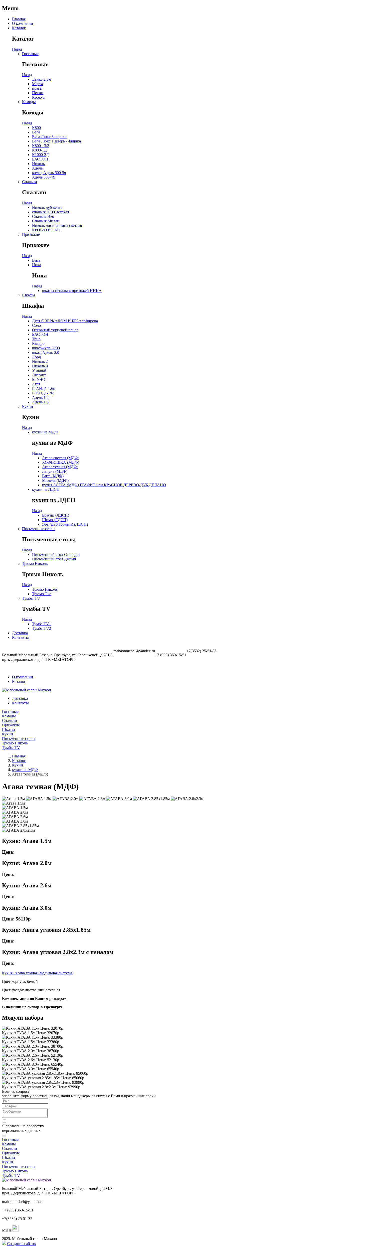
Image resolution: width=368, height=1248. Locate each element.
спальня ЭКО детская (50, 212)
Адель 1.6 (40, 402)
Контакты (20, 637)
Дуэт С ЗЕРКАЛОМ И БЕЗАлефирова (65, 321)
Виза (36, 260)
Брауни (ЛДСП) (55, 515)
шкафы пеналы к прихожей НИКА (72, 290)
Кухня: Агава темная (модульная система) (37, 973)
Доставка (20, 633)
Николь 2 (40, 361)
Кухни (27, 406)
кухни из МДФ (45, 432)
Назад (17, 49)
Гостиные (30, 54)
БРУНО (38, 379)
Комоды (29, 102)
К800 (36, 127)
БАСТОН (40, 159)
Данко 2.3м (41, 79)
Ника (36, 265)
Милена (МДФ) (55, 480)
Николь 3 (40, 366)
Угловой (39, 370)
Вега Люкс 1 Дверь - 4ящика (56, 141)
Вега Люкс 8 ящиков (49, 136)
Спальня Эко (43, 216)
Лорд (36, 357)
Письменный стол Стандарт (56, 554)
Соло (36, 325)
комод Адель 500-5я (49, 173)
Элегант (39, 375)
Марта (37, 84)
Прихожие (31, 234)
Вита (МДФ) (53, 476)
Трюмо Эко (41, 594)
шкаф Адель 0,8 (45, 352)
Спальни (29, 182)
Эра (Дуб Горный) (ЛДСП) (65, 524)
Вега (36, 132)
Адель (37, 168)
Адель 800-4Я (44, 177)
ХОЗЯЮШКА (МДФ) (60, 462)
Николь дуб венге (47, 207)
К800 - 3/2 (40, 145)
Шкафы (28, 295)
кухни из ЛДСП (46, 489)
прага (37, 88)
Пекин (37, 93)
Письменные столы (38, 529)
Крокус (38, 97)
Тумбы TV (31, 598)
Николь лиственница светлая (57, 225)
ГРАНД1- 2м (43, 393)
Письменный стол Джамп (54, 559)
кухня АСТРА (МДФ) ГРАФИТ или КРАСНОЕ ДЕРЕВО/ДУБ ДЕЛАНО (104, 485)
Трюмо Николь (35, 563)
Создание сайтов (21, 1243)
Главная (19, 19)
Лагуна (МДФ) (54, 471)
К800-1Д (39, 150)
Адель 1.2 (40, 397)
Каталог (19, 28)
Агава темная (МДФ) (60, 467)
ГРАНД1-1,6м (44, 388)
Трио (36, 339)
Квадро (38, 343)
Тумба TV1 (41, 624)
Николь (38, 164)
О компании (22, 23)
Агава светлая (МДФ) (60, 458)
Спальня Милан (45, 221)
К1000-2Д (40, 154)
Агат (36, 384)
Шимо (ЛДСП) (55, 520)
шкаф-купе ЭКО (46, 348)
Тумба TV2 (41, 628)
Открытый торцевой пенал (55, 330)
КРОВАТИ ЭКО (46, 230)
